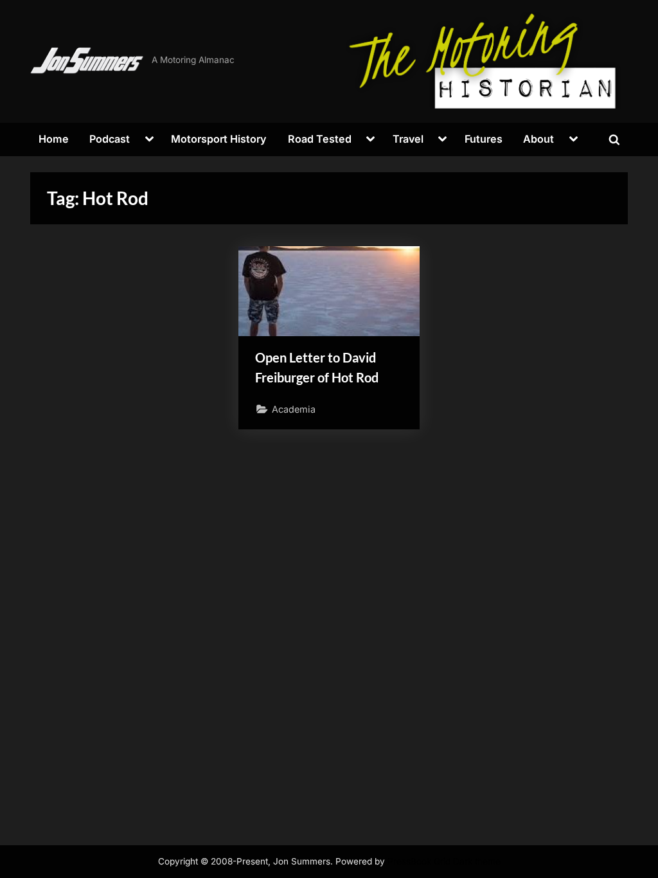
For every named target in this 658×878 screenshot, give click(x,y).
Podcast (109, 138)
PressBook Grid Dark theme (444, 861)
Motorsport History (219, 138)
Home (54, 138)
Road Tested (319, 138)
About (538, 138)
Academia (294, 409)
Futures (483, 138)
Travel (408, 138)
